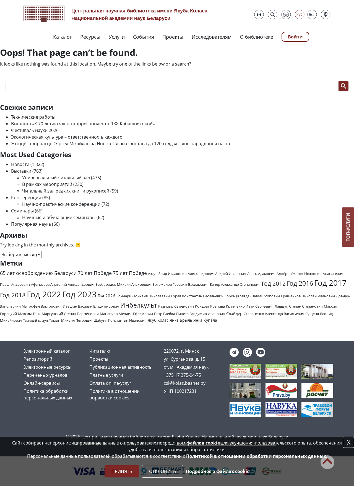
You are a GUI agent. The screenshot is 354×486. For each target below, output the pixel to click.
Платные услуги (106, 375)
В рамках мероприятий (47, 184)
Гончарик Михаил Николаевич (143, 295)
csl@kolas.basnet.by (184, 383)
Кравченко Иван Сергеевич (250, 306)
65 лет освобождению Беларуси (38, 273)
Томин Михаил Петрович (70, 320)
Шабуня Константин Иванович (120, 320)
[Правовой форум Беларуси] (317, 409)
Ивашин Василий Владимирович (91, 306)
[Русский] (299, 14)
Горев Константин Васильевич (197, 295)
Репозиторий (38, 359)
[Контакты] (325, 14)
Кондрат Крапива (210, 306)
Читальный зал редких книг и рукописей (65, 191)
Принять (121, 471)
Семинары (22, 211)
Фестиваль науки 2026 (35, 130)
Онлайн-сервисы (42, 383)
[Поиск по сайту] (272, 14)
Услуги (117, 36)
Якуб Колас (158, 320)
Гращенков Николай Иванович (308, 295)
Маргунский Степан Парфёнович (70, 313)
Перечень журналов (45, 375)
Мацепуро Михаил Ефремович (126, 313)
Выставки (21, 171)
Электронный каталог (47, 351)
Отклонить (162, 471)
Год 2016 (300, 283)
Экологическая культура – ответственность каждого (67, 137)
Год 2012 (274, 283)
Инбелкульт (138, 305)
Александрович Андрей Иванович (217, 273)
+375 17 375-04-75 (182, 375)
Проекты (172, 36)
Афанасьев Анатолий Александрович (62, 284)
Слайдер (234, 313)
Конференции (26, 197)
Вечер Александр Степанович (235, 284)
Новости (20, 164)
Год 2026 (106, 296)
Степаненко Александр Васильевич (274, 313)
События (143, 36)
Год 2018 (13, 295)
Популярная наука (31, 224)
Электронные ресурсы (47, 367)
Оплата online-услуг (110, 383)
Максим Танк (29, 313)
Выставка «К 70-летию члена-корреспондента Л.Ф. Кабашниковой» (83, 124)
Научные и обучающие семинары (58, 217)
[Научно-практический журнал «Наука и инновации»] (245, 409)
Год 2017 (330, 282)
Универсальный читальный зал (56, 178)
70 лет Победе (95, 273)
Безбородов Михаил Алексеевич (123, 284)
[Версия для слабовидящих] (286, 14)
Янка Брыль (181, 320)
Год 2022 (44, 294)
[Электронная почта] (259, 14)
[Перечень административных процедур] (245, 390)
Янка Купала (205, 320)
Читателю (99, 351)
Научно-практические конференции (61, 204)
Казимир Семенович (176, 306)
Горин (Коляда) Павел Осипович (252, 295)
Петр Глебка (164, 313)
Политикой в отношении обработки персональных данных (256, 456)
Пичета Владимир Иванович (200, 313)
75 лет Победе (130, 273)
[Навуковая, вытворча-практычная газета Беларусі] (281, 409)
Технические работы (33, 117)
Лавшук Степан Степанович (299, 306)
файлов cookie (203, 443)
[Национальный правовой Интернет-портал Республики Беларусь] (281, 390)
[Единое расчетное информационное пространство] (317, 390)
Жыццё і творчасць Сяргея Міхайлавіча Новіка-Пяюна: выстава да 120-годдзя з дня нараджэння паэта (120, 144)
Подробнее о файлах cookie (217, 471)
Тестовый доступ (35, 321)
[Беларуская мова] (312, 14)
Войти (295, 37)
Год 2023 (79, 294)
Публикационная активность (120, 367)
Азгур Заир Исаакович (167, 273)
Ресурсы (90, 36)
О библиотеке (256, 36)
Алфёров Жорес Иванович (299, 273)
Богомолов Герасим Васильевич (180, 284)
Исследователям (211, 36)
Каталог (62, 36)
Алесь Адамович (261, 273)
